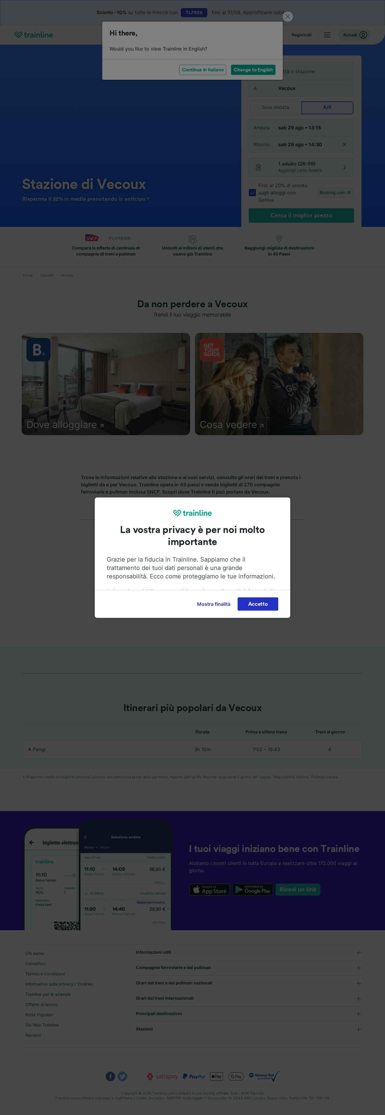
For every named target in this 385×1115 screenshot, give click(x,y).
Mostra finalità (213, 604)
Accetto (258, 604)
